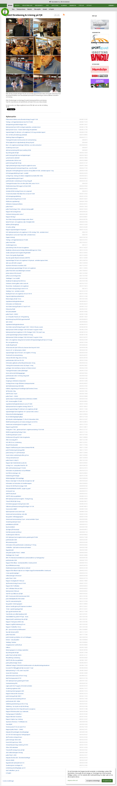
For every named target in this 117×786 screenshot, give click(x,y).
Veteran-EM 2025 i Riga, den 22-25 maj (16, 358)
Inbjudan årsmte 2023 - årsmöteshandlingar (18, 757)
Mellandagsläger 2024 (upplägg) (14, 478)
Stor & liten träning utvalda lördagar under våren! (19, 219)
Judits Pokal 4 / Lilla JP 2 (12, 460)
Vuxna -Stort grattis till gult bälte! (15, 255)
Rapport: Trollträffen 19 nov (13, 627)
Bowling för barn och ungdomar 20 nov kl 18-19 (19, 293)
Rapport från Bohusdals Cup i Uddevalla (17, 711)
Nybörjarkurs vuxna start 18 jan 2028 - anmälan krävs (20, 235)
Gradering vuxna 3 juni (12, 147)
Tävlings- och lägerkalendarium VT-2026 (17, 240)
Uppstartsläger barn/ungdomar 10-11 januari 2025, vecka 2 (22, 411)
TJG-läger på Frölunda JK (12, 529)
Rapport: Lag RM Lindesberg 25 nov (15, 624)
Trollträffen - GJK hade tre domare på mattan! (18, 547)
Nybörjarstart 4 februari (12, 591)
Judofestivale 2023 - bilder (13, 701)
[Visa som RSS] (64, 15)
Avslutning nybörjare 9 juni (13, 522)
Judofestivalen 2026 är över (13, 160)
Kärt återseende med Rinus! (13, 532)
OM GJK (17, 5)
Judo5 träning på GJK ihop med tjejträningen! (18, 155)
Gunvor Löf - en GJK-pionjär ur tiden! (16, 350)
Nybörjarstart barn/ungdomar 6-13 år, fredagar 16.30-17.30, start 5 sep (25, 332)
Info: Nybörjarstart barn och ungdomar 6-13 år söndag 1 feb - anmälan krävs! (27, 232)
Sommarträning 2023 (11, 683)
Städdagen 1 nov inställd (13, 278)
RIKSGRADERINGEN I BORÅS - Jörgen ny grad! (18, 488)
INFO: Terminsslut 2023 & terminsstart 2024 (17, 596)
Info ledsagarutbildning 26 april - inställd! (17, 173)
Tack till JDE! (9, 724)
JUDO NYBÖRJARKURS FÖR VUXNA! (15, 599)
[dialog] (90, 776)
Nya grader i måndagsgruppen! (14, 517)
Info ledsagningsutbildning (13, 196)
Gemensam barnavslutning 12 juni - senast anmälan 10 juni (22, 519)
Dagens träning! (10, 237)
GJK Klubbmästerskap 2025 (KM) (14, 386)
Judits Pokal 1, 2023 (11, 755)
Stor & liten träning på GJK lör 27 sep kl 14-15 (18, 306)
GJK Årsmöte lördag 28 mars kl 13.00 (16, 199)
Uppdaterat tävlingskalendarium (15, 301)
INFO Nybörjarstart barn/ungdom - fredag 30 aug (19, 499)
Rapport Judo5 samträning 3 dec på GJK (17, 619)
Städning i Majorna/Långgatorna (15, 137)
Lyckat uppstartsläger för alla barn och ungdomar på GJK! (22, 409)
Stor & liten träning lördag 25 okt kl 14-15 (17, 288)
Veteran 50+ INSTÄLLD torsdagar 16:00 (16, 486)
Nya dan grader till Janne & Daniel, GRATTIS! (18, 258)
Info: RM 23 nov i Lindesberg (13, 442)
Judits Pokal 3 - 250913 (12, 314)
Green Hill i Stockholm (12, 673)
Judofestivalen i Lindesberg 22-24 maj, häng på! (19, 181)
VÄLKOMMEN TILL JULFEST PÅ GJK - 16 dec (17, 616)
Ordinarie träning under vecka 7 (15, 214)
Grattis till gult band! (11, 345)
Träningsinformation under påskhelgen (17, 370)
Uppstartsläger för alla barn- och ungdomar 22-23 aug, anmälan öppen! (25, 132)
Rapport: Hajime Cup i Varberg (14, 719)
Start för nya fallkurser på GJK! (14, 593)
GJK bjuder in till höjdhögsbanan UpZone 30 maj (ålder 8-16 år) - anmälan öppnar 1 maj (30, 170)
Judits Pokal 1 (9, 206)
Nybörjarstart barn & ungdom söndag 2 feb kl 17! (19, 406)
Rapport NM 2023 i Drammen (14, 716)
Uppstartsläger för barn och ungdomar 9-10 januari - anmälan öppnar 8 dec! (27, 260)
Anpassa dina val (73, 780)
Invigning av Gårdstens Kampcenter (16, 381)
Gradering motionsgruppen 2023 (15, 691)
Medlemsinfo (38, 5)
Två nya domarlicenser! (12, 458)
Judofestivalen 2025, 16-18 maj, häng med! (17, 376)
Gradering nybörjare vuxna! (13, 434)
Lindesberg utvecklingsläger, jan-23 (15, 768)
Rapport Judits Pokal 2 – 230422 (14, 729)
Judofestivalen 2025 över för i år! (15, 360)
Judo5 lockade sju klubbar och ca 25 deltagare (18, 637)
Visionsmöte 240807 (11, 509)
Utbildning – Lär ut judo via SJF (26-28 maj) (17, 706)
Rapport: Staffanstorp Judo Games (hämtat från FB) (20, 447)
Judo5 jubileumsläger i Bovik (13, 663)
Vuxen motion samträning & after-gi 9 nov (17, 455)
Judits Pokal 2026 (10, 242)
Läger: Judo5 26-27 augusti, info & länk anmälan (19, 686)
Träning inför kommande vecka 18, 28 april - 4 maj (19, 365)
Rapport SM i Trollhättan (12, 586)
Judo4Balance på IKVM (12, 524)
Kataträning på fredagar (12, 475)
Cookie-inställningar (8, 781)
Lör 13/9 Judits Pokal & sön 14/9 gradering (17, 317)
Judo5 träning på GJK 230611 (13, 696)
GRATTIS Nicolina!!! (11, 493)
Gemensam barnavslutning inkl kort (16, 698)
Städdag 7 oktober (11, 642)
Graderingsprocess (11, 245)
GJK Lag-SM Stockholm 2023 (13, 611)
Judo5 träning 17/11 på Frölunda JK (15, 452)
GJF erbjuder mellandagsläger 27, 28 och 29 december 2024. (22, 419)
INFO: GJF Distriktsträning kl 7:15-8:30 (16, 468)
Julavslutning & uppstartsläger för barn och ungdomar (21, 268)
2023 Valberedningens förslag (14, 752)
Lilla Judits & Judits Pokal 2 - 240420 (15, 552)
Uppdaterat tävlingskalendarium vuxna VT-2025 (19, 404)
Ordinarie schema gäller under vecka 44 (17, 283)
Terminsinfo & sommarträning (14, 355)
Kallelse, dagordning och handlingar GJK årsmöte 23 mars (22, 388)
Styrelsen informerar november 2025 (16, 265)
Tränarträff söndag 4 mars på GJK (15, 750)
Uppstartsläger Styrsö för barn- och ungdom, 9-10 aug (21, 352)
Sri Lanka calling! (10, 227)
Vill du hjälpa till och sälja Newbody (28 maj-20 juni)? (20, 142)
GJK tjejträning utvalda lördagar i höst (16, 124)
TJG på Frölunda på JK (12, 445)
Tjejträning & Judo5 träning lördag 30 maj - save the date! (21, 168)
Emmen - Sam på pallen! (12, 640)
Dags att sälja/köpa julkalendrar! (15, 296)
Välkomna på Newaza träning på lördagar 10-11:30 (20, 506)
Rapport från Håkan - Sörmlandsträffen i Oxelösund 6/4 (21, 563)
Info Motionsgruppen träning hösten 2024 (17, 504)
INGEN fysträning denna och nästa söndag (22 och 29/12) (21, 422)
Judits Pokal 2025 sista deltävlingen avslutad (18, 270)
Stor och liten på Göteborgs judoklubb (16, 135)
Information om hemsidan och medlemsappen (19, 483)
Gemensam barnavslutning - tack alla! (16, 514)
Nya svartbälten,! (10, 378)
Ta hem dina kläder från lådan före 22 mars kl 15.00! (20, 194)
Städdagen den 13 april (12, 555)
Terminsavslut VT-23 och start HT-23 (16, 727)
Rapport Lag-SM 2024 (12, 427)
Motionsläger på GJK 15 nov (13, 299)
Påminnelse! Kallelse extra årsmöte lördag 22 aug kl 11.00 (22, 119)
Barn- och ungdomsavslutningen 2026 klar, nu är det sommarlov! (23, 145)
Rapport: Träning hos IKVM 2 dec (15, 622)
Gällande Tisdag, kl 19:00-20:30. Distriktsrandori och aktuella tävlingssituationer (28, 665)
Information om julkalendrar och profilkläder (18, 470)
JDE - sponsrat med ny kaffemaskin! (16, 629)
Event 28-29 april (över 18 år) (13, 742)
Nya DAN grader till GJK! (12, 153)
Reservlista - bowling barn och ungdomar (17, 286)
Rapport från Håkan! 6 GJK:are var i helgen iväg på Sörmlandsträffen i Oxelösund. (28, 570)
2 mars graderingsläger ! (12, 573)
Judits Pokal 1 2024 (11, 578)
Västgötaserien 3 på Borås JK (14, 645)
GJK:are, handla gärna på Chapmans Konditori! (19, 606)
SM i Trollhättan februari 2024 (14, 588)
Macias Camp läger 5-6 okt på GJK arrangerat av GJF (20, 481)
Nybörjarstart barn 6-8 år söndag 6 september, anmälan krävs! (23, 127)
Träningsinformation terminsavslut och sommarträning (21, 140)
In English (8, 773)
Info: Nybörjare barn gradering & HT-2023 (17, 681)
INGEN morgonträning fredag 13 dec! (16, 432)
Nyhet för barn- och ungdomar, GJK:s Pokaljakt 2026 (20, 222)
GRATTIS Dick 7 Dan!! (11, 393)
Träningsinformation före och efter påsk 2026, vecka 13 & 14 (22, 183)
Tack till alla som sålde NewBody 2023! (16, 614)
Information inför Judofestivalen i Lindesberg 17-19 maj (21, 545)
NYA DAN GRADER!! (11, 311)
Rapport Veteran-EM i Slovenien (15, 693)
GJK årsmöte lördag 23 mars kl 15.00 (16, 583)
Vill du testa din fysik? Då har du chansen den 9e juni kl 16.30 (22, 347)
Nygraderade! (10, 550)
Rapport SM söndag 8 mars (13, 211)
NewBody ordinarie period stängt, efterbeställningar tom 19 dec (23, 250)
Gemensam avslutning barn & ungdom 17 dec (18, 424)
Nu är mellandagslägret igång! (14, 417)
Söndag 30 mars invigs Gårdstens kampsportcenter (20, 383)
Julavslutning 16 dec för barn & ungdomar (17, 247)
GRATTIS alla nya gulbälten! (13, 496)
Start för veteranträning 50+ (13, 601)
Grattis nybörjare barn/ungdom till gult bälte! (18, 252)
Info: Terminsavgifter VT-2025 (14, 401)
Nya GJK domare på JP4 (12, 632)
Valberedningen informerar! (13, 575)
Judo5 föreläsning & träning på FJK (24, 15)
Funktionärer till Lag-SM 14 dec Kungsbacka (18, 437)
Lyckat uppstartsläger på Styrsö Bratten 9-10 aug (19, 335)
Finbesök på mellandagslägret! (14, 414)
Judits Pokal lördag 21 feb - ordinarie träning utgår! (20, 209)
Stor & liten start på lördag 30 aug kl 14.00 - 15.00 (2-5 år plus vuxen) (24, 327)
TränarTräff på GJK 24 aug (13, 501)
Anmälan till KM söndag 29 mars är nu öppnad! (19, 191)
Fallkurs (8, 647)
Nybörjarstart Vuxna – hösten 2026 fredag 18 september (21, 129)
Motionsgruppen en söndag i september (17, 650)
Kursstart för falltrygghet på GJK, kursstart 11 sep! (19, 668)
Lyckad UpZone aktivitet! (12, 158)
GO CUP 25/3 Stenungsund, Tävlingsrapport (18, 734)
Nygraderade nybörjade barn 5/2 (15, 763)
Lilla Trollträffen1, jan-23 (12, 770)
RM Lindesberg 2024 (11, 542)
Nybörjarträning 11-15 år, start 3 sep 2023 (17, 670)
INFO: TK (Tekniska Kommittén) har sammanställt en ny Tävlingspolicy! (25, 558)
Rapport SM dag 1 (11, 217)
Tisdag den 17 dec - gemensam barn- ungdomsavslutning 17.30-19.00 (25, 429)
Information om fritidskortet (13, 304)
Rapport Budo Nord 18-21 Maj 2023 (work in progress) (20, 709)
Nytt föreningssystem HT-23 (13, 678)
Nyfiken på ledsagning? (12, 224)
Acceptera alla (107, 781)
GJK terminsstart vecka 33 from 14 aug (16, 675)
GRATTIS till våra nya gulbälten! (14, 660)
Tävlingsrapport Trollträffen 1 (14, 714)
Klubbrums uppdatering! (12, 201)
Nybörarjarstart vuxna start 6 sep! (15, 511)
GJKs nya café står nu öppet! (14, 263)
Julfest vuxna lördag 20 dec (13, 276)
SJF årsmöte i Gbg (11, 391)
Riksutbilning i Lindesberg (13, 657)
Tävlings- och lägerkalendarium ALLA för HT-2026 (19, 122)
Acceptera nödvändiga (93, 781)
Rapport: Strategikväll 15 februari (15, 581)
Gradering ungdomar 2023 (13, 688)
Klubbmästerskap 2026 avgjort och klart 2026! (18, 186)
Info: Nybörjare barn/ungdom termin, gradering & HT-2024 (22, 537)
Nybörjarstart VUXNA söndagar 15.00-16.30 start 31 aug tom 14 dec (24, 329)
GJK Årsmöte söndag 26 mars (14, 737)
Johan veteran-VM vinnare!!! (13, 273)
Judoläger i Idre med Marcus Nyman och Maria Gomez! (21, 368)
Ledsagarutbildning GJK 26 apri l (14, 178)
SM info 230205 (10, 760)
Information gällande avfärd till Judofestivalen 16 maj (20, 363)
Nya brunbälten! (10, 527)
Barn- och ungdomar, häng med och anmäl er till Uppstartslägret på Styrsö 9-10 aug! (29, 340)
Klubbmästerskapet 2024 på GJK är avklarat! (18, 568)
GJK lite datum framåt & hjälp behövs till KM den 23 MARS (21, 399)
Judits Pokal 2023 (10, 634)
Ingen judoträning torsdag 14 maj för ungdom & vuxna (21, 165)
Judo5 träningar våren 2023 (13, 740)
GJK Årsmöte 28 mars (12, 188)
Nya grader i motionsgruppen (14, 604)
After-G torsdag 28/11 (12, 440)
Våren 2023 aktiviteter (12, 747)
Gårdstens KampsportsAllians (14, 204)
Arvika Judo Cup (10, 491)
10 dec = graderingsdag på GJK (14, 609)
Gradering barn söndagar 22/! (14, 765)
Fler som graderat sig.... (12, 342)
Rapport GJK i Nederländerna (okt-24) (16, 463)
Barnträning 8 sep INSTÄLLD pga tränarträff (18, 319)
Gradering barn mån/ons (13, 534)
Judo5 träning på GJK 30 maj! (13, 163)
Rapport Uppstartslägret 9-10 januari (16, 229)
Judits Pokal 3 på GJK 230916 (13, 655)
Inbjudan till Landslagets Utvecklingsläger (17, 732)
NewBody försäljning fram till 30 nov (16, 281)
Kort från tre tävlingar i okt (13, 473)
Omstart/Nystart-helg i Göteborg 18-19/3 (17, 745)
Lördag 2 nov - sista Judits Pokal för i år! (17, 465)
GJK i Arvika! (9, 322)
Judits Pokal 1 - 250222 (12, 396)
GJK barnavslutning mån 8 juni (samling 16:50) (18, 150)
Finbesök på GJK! (10, 309)
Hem (10, 5)
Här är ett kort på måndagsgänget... (16, 373)
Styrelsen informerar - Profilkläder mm (16, 722)
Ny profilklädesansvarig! (12, 565)
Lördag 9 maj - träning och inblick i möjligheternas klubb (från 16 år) (24, 176)
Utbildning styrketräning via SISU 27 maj (17, 704)
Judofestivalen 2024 (11, 540)
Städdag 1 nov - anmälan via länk (15, 291)
